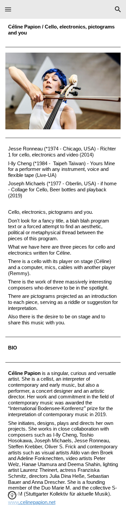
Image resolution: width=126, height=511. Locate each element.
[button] (8, 9)
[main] (63, 30)
